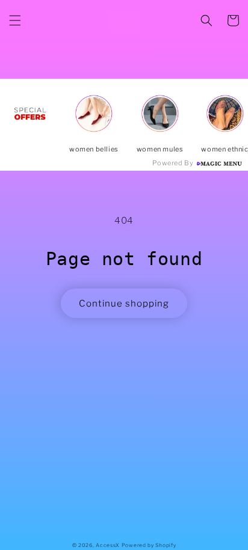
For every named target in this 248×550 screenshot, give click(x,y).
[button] (15, 20)
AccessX (108, 545)
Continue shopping (124, 303)
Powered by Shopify (149, 545)
